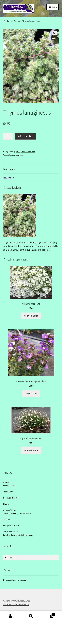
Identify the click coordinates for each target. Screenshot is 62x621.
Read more (31, 393)
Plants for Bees (28, 151)
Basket (47, 613)
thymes (19, 155)
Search (31, 616)
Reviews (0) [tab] (8, 177)
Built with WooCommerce (16, 604)
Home (9, 21)
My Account (10, 616)
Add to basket (25, 136)
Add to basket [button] (31, 315)
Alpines (17, 21)
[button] (54, 33)
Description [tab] (9, 169)
